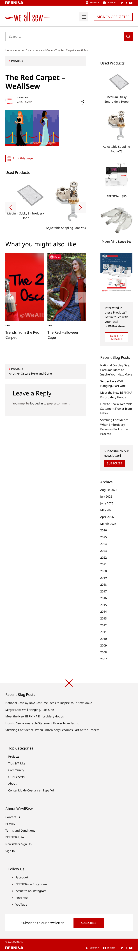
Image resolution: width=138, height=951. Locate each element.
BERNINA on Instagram (31, 884)
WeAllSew (22, 97)
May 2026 (106, 510)
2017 (103, 591)
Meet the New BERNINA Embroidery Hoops (34, 716)
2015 (103, 605)
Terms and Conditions (20, 831)
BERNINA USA (14, 837)
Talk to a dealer (116, 337)
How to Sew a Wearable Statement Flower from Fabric (116, 408)
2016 (103, 598)
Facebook (22, 877)
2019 (103, 578)
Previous (17, 61)
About (12, 784)
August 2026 (108, 490)
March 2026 (108, 524)
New (7, 325)
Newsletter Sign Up (18, 844)
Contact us (12, 817)
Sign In (10, 851)
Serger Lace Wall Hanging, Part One (29, 710)
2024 (103, 544)
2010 (103, 639)
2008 (103, 652)
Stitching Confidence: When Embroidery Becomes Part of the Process (52, 730)
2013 (103, 618)
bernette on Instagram (31, 891)
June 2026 (106, 503)
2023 (103, 551)
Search (128, 36)
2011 (103, 632)
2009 (103, 645)
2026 (103, 530)
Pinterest (21, 898)
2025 (103, 537)
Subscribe (114, 463)
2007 (103, 659)
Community (16, 770)
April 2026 (107, 517)
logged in (36, 403)
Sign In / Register (113, 16)
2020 (103, 571)
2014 (103, 612)
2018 (103, 585)
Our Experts (16, 777)
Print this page (23, 158)
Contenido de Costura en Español (31, 790)
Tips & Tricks (16, 763)
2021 (103, 564)
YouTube (21, 905)
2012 (103, 625)
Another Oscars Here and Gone (34, 50)
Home (8, 50)
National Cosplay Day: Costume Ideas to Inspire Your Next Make (116, 369)
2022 (103, 558)
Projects (13, 756)
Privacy (10, 824)
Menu (83, 16)
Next (80, 207)
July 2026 (106, 496)
